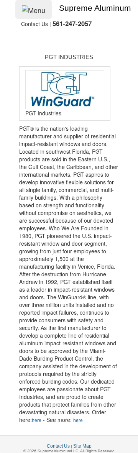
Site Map (82, 446)
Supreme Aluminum (95, 8)
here (36, 420)
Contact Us (58, 446)
